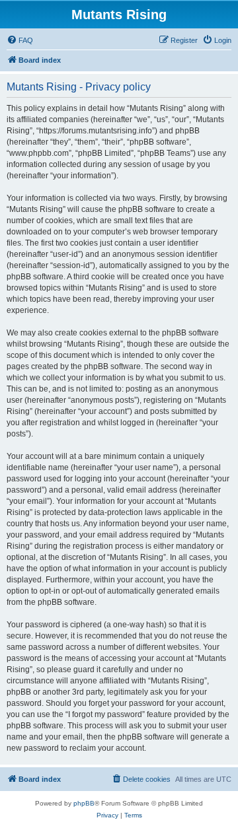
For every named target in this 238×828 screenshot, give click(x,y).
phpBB (84, 803)
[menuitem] (20, 40)
